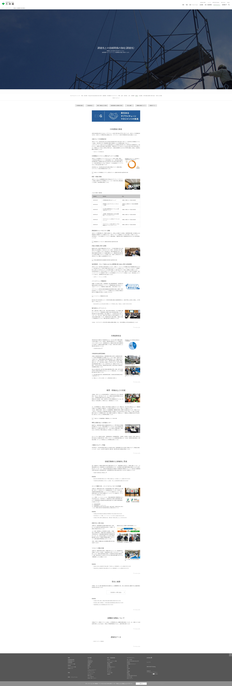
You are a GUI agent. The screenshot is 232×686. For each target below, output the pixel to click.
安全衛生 (125, 95)
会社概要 (89, 664)
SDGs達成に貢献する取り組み (149, 95)
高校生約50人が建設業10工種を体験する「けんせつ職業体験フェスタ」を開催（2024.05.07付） (111, 568)
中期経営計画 (90, 662)
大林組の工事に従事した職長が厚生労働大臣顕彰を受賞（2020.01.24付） (107, 600)
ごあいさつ (89, 659)
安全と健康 (129, 105)
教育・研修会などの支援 (102, 105)
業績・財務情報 (109, 662)
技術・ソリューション (73, 677)
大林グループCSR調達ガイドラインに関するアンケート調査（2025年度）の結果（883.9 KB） (111, 172)
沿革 (88, 668)
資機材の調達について (141, 105)
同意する (141, 683)
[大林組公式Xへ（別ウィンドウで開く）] (152, 673)
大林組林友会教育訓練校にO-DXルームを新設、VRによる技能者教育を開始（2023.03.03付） (111, 480)
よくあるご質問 (109, 672)
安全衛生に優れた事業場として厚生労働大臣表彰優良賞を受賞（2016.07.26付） (108, 602)
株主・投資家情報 (111, 657)
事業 (69, 657)
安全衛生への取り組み (116, 592)
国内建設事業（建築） (71, 659)
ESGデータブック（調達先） (99, 641)
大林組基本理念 (102, 141)
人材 (129, 95)
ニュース (209, 2)
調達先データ (152, 105)
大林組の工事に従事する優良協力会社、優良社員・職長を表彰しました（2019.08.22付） (110, 517)
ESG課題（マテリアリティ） (112, 95)
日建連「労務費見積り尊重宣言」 (100, 472)
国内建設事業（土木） (71, 661)
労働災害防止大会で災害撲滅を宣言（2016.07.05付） (103, 604)
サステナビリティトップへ (75, 95)
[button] (183, 5)
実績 (69, 672)
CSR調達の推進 (80, 105)
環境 (119, 95)
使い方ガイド (109, 671)
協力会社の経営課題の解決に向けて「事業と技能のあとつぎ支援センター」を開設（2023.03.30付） (112, 478)
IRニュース (109, 669)
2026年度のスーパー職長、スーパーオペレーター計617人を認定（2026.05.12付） (109, 515)
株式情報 (108, 665)
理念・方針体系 (84, 95)
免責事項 (108, 674)
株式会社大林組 (202, 2)
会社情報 (89, 657)
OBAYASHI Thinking (216, 2)
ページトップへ (137, 327)
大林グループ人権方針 (124, 146)
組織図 (89, 665)
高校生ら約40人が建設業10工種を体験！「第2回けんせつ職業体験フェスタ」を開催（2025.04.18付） (112, 566)
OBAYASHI (151, 666)
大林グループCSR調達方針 (99, 151)
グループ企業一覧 (90, 676)
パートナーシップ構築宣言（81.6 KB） (101, 296)
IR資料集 (108, 664)
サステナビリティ (131, 657)
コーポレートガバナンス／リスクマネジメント (92, 670)
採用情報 (148, 657)
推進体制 (104, 95)
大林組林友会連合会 (97, 348)
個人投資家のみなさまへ (111, 666)
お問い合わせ (223, 2)
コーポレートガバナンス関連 (112, 661)
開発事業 (69, 665)
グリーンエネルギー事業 (72, 666)
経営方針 (108, 659)
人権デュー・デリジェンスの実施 (100, 276)
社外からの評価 (159, 95)
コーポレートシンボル (91, 672)
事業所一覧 (89, 675)
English (228, 2)
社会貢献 (140, 95)
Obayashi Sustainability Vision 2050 (95, 95)
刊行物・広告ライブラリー (92, 678)
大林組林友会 (89, 105)
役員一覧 (89, 666)
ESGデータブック (116, 98)
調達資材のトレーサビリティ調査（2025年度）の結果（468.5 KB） (106, 241)
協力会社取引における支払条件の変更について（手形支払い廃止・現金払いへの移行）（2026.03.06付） (113, 303)
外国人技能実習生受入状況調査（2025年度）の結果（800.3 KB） (105, 260)
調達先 (136, 95)
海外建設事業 (70, 662)
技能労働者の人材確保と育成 (116, 105)
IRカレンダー (109, 668)
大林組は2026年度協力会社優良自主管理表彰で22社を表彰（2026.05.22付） (108, 513)
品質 (122, 95)
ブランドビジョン (90, 673)
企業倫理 (132, 95)
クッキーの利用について (123, 683)
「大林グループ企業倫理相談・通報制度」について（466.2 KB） (105, 418)
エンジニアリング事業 (71, 664)
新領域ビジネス (70, 668)
